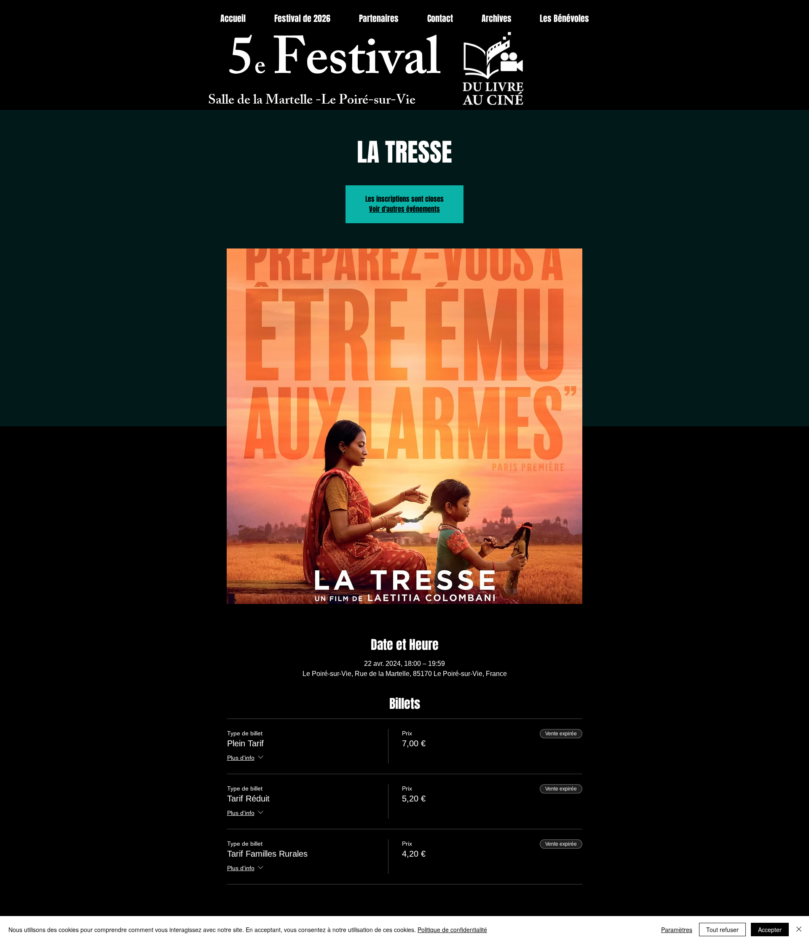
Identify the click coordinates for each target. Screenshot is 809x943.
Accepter (770, 929)
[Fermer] (799, 929)
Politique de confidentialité (452, 929)
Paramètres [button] (676, 929)
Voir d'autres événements (404, 209)
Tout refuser (722, 929)
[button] (496, 18)
